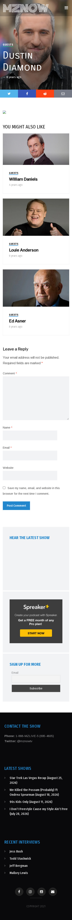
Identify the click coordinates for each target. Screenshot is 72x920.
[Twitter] (9, 94)
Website (8, 467)
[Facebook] (19, 892)
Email (7, 447)
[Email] (53, 892)
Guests (8, 44)
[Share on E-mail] (63, 94)
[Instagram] (30, 892)
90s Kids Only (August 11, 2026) (31, 802)
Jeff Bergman (19, 866)
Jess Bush (16, 851)
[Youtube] (41, 892)
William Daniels (23, 179)
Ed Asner (17, 321)
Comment (10, 373)
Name (7, 427)
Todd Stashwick (20, 858)
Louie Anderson (23, 250)
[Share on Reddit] (45, 94)
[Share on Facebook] (27, 94)
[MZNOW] (26, 8)
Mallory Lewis (19, 873)
